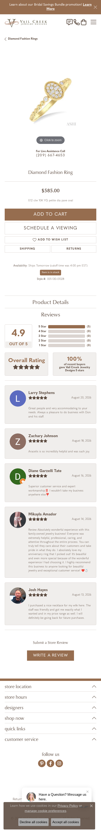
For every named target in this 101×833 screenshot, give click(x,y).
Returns (73, 249)
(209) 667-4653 (50, 155)
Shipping (27, 249)
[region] (50, 100)
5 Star (42, 326)
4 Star (42, 331)
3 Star (42, 336)
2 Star (42, 340)
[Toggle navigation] (93, 22)
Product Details (50, 302)
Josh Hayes (38, 590)
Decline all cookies (33, 822)
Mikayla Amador (42, 514)
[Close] (95, 7)
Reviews (50, 314)
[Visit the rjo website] (51, 784)
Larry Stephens (41, 393)
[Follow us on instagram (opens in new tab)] (59, 763)
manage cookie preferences (45, 811)
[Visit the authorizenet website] (64, 784)
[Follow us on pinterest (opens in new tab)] (42, 763)
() (88, 326)
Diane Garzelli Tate (45, 471)
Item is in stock (50, 272)
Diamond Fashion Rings (23, 39)
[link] (69, 22)
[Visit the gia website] (24, 784)
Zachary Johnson (43, 436)
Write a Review (50, 655)
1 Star (42, 345)
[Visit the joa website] (39, 784)
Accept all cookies (65, 822)
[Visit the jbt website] (77, 784)
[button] (83, 22)
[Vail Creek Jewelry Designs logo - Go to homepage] (25, 22)
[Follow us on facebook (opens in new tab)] (50, 763)
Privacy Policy (68, 805)
